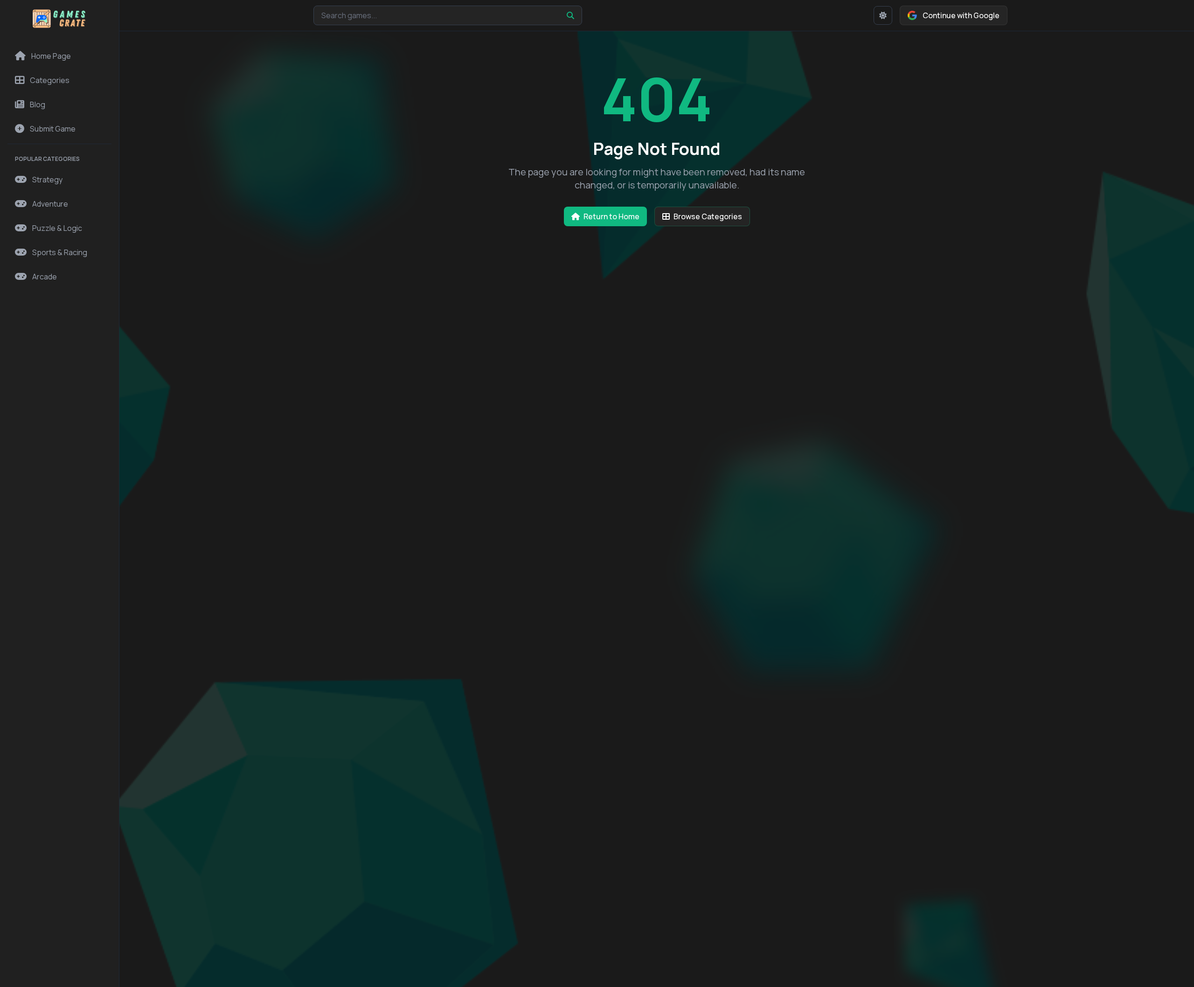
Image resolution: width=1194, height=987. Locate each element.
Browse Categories (707, 216)
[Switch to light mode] (883, 15)
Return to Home (611, 216)
